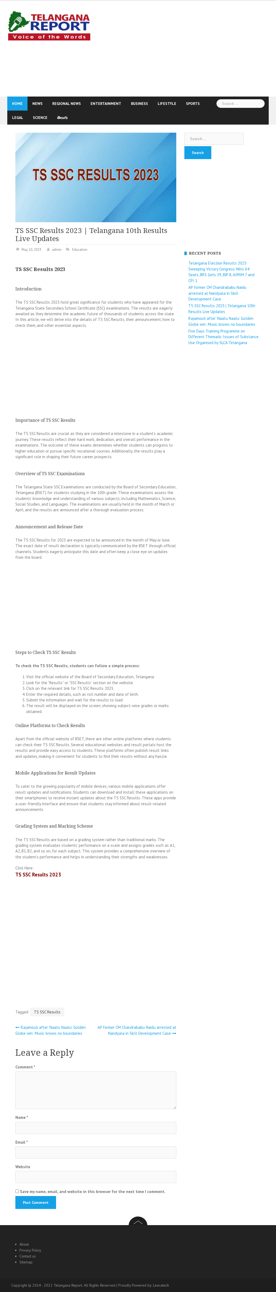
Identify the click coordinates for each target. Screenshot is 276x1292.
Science (40, 117)
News (37, 103)
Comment (25, 1067)
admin (56, 249)
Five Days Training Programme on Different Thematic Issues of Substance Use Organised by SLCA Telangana (223, 336)
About (24, 1244)
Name (21, 1117)
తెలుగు (62, 117)
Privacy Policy (30, 1250)
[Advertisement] (187, 48)
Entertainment (106, 103)
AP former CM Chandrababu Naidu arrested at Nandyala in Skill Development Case (217, 293)
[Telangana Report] (48, 25)
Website (22, 1166)
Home (17, 103)
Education (79, 249)
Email (21, 1142)
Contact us (27, 1256)
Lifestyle (167, 103)
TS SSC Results (47, 1012)
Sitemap (26, 1262)
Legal (17, 117)
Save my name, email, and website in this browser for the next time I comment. (92, 1191)
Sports (193, 103)
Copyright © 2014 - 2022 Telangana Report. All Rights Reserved (63, 1285)
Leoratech (161, 1285)
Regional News (66, 103)
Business (139, 103)
